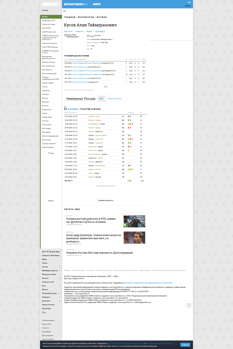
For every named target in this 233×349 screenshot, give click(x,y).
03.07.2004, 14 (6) (71, 154)
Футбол (45, 17)
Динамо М (51, 165)
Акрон (45, 157)
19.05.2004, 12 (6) (71, 162)
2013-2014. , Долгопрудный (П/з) (90, 71)
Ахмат (51, 157)
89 (141, 116)
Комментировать (105, 200)
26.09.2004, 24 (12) (71, 120)
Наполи (51, 227)
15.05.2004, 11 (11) (71, 166)
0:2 (123, 143)
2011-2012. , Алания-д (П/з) (82, 82)
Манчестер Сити (51, 220)
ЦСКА (51, 194)
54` (130, 120)
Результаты (86, 17)
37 (141, 120)
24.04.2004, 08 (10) (71, 173)
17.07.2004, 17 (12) (71, 147)
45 (141, 128)
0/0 (143, 67)
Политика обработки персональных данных (169, 270)
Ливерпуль (45, 220)
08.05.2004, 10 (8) (71, 169)
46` (130, 128)
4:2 (123, 154)
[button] (81, 99)
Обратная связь (78, 270)
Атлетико (51, 205)
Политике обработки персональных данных (126, 343)
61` (130, 135)
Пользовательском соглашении (159, 343)
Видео (89, 31)
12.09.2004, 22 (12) (71, 124)
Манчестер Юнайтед (57, 220)
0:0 (123, 120)
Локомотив (57, 172)
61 (141, 147)
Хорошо (185, 345)
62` (130, 147)
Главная (45, 10)
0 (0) (130, 63)
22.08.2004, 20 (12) (71, 131)
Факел (57, 187)
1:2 (123, 166)
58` (132, 124)
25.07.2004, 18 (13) (71, 139)
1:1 (123, 116)
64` (130, 166)
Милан (45, 227)
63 (141, 166)
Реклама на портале (104, 270)
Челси (57, 234)
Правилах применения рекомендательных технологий (148, 283)
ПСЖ (57, 227)
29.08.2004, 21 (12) (71, 128)
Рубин (45, 187)
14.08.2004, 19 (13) (71, 135)
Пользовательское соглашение (126, 270)
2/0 (143, 71)
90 (141, 131)
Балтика (57, 157)
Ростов (51, 179)
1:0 (123, 147)
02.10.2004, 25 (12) (71, 116)
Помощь (67, 270)
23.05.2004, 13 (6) (71, 158)
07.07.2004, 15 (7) (71, 150)
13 (141, 169)
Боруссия (51, 212)
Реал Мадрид (45, 234)
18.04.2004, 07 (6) (71, 177)
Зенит (57, 165)
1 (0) (130, 74)
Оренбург (45, 179)
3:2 (123, 150)
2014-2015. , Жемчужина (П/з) (83, 67)
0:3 (123, 139)
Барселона (45, 212)
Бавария (57, 205)
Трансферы (100, 31)
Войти (188, 6)
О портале (90, 270)
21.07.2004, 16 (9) (71, 143)
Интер (57, 212)
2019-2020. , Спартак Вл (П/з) (89, 63)
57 (141, 124)
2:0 (123, 131)
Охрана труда (145, 270)
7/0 (143, 74)
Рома (51, 234)
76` (132, 139)
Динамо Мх (45, 165)
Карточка (68, 31)
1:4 (123, 135)
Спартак (51, 187)
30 (141, 135)
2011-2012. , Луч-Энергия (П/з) (90, 74)
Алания (73, 109)
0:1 (123, 158)
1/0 (143, 63)
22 (126, 74)
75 (141, 139)
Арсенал (45, 205)
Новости (79, 31)
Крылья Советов (51, 172)
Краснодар (45, 172)
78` (132, 169)
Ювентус (51, 241)
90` (130, 116)
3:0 (123, 124)
